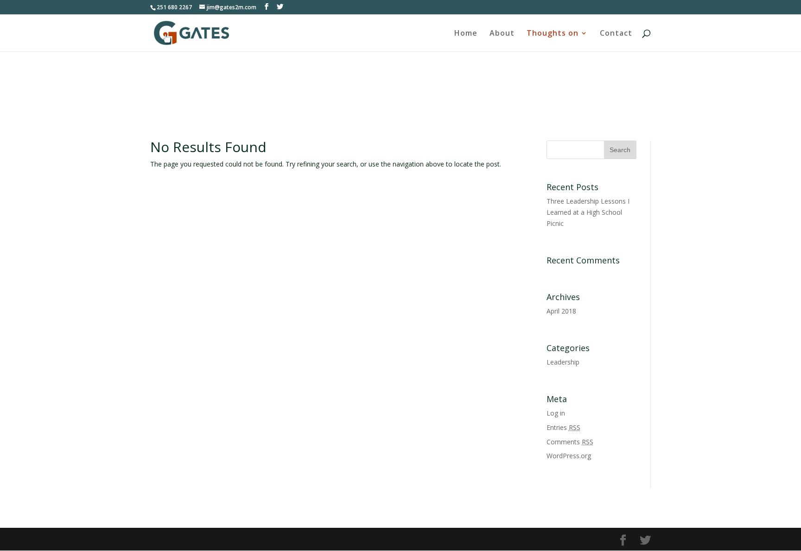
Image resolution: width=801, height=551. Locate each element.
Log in (556, 413)
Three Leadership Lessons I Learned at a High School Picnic (588, 212)
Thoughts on (552, 34)
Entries (563, 427)
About (502, 34)
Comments (570, 441)
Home (465, 34)
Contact (616, 34)
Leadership (563, 362)
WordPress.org (569, 455)
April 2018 (561, 311)
